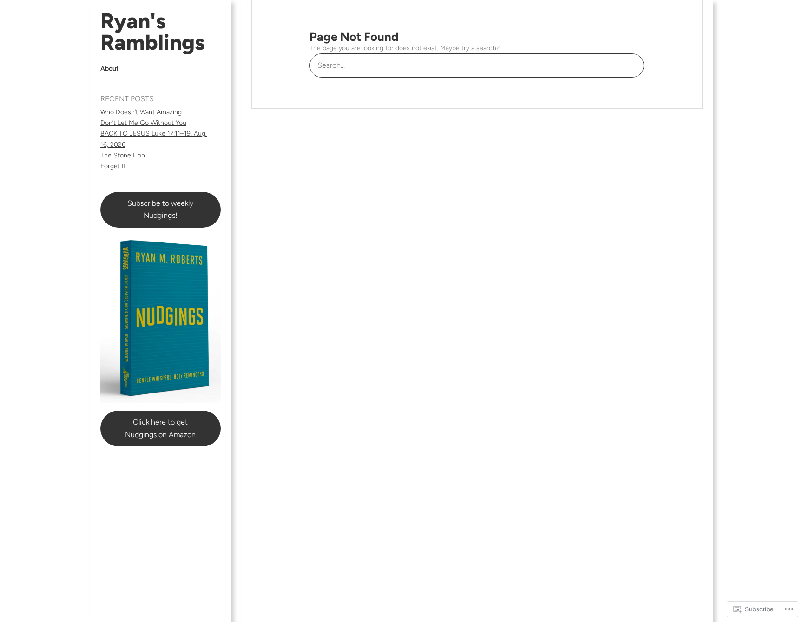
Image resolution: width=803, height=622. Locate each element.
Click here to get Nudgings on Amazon (160, 428)
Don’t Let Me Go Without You (143, 123)
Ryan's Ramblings (152, 31)
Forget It (113, 166)
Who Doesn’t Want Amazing (141, 112)
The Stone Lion (122, 155)
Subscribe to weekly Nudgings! (160, 209)
